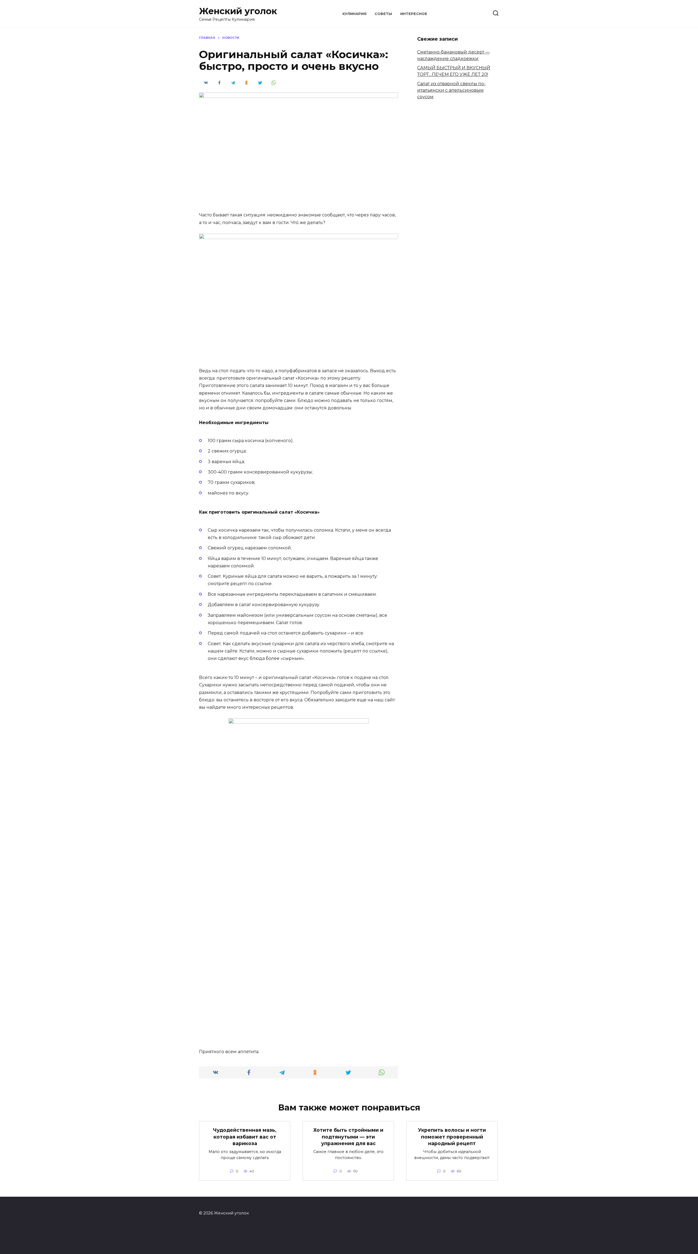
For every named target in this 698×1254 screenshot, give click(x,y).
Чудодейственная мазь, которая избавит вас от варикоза (244, 1136)
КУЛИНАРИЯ (354, 14)
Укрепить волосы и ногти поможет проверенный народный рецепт (452, 1136)
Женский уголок (238, 11)
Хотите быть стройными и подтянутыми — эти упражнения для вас (348, 1136)
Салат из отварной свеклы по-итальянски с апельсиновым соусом (451, 90)
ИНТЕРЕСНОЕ (413, 14)
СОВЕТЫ (383, 14)
